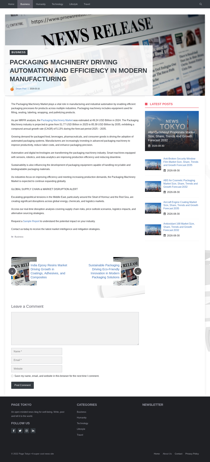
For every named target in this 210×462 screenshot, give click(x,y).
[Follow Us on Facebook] (13, 430)
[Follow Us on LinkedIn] (33, 430)
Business (25, 4)
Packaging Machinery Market (57, 120)
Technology (57, 4)
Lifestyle (73, 4)
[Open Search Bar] (200, 4)
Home (11, 4)
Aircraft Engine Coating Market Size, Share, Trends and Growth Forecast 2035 (180, 205)
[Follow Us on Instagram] (26, 430)
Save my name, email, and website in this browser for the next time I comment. (56, 376)
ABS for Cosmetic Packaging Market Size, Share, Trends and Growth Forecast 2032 (180, 183)
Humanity (41, 4)
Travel (87, 4)
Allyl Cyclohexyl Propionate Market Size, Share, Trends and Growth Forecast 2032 (171, 136)
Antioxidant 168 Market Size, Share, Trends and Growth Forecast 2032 (179, 226)
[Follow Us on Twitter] (20, 430)
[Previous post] (12, 271)
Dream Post (21, 89)
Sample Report (31, 221)
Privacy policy (192, 453)
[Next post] (138, 271)
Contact (178, 453)
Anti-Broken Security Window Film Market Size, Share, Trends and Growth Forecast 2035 (180, 161)
